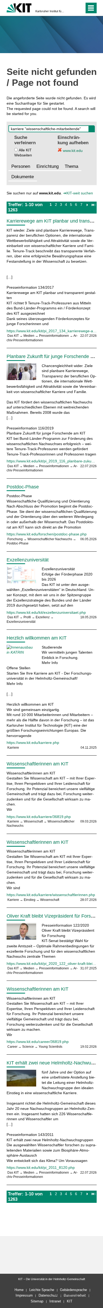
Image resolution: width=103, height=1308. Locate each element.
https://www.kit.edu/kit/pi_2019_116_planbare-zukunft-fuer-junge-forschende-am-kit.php (52, 461)
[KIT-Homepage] (19, 7)
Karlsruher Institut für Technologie (49, 11)
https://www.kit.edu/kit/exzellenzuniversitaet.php (46, 612)
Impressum (24, 1295)
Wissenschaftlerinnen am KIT (37, 763)
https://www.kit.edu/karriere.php (33, 742)
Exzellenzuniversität (28, 560)
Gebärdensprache (73, 1290)
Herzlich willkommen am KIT (37, 638)
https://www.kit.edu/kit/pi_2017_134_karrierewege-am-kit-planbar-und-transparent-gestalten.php (52, 331)
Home (19, 1290)
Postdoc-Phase (23, 486)
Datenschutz (48, 1295)
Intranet (55, 1301)
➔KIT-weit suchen (78, 193)
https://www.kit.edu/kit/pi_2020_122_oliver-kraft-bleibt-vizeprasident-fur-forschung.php (52, 963)
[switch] (71, 8)
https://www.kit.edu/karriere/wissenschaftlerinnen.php (51, 895)
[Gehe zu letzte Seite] (93, 204)
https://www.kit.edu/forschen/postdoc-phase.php (47, 534)
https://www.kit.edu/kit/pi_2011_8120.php (41, 1167)
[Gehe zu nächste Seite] (87, 204)
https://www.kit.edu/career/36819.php (38, 1041)
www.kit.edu (72, 150)
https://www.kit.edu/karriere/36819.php (39, 817)
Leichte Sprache (41, 1290)
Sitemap (37, 1301)
